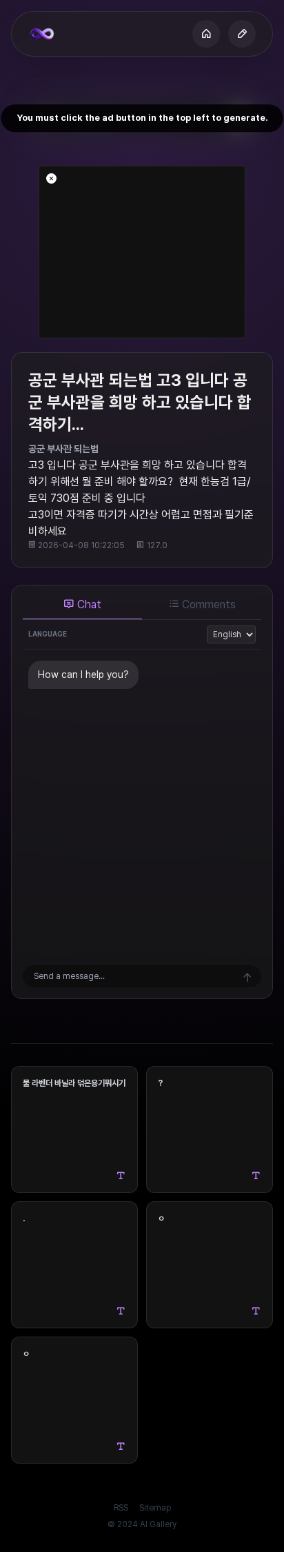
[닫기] (51, 178)
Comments (207, 604)
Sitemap (155, 1508)
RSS (121, 1508)
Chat (87, 604)
